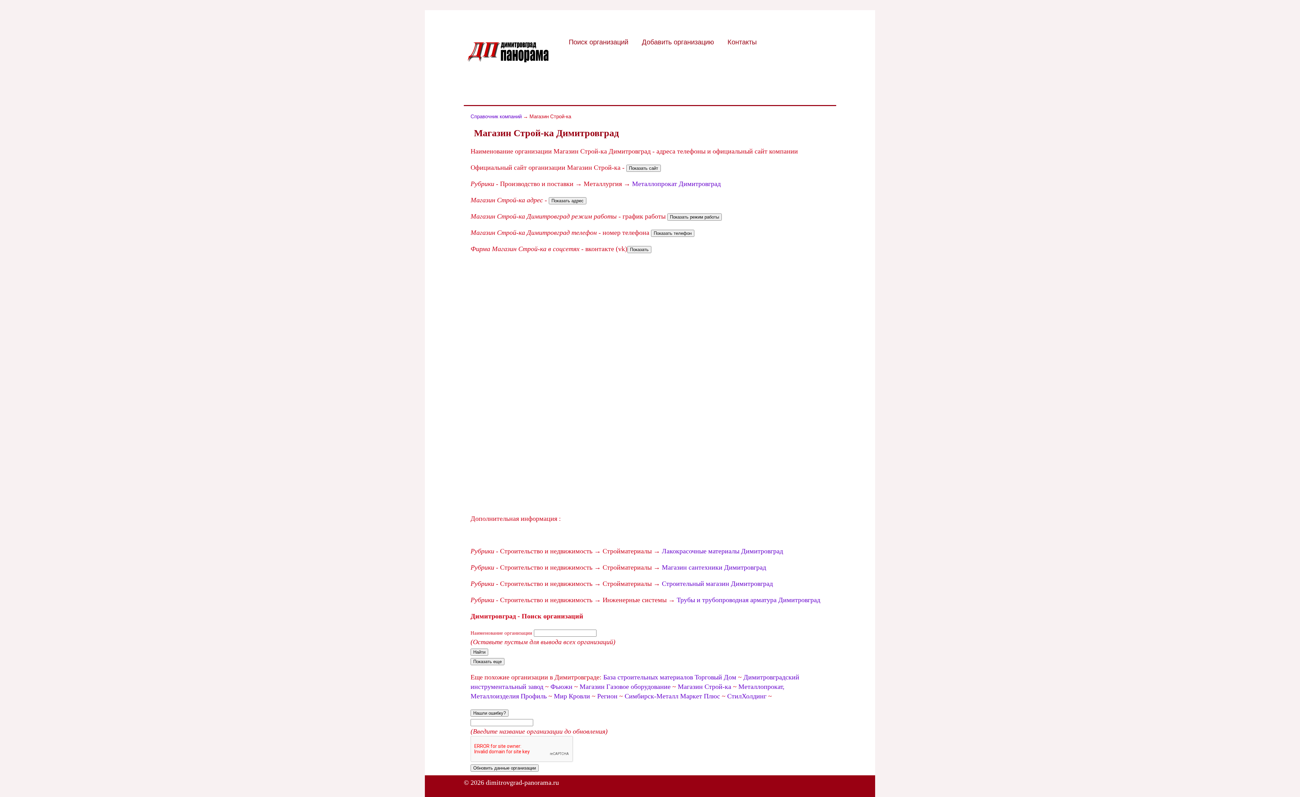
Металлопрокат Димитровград (676, 183)
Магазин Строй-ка (704, 686)
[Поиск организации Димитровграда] (507, 60)
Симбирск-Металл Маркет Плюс (672, 696)
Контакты (742, 42)
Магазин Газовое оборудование (625, 686)
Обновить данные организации (504, 768)
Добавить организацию (678, 42)
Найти (479, 652)
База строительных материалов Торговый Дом (669, 677)
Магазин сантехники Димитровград (714, 567)
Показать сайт (643, 168)
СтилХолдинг (746, 696)
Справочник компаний (496, 116)
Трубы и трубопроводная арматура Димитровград (748, 600)
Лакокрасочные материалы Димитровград (722, 551)
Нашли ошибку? (489, 713)
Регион (607, 696)
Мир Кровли (572, 696)
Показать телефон (673, 233)
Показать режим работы (694, 217)
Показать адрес (567, 200)
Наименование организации (501, 633)
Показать (639, 249)
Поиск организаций (598, 42)
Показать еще (487, 661)
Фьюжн (561, 686)
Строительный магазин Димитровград (717, 583)
